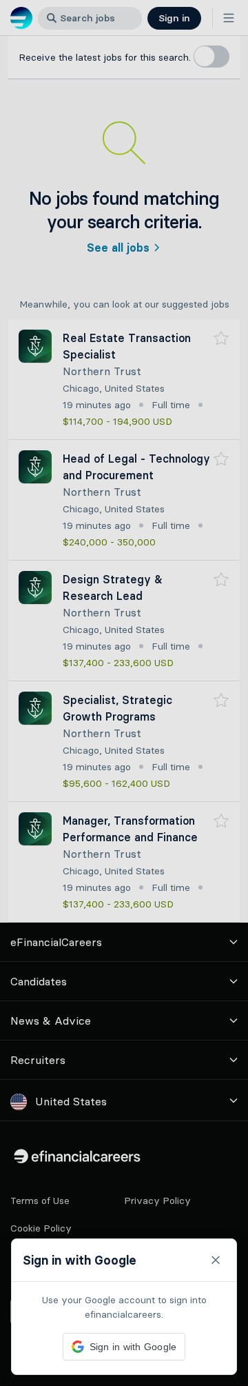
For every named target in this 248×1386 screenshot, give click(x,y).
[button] (124, 693)
